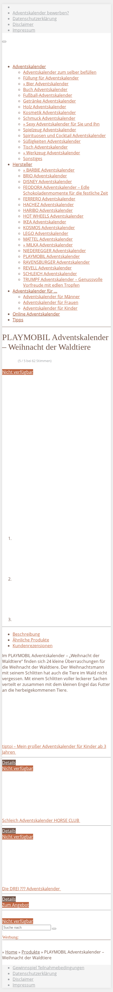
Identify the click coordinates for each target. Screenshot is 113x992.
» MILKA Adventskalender (48, 245)
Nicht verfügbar (17, 372)
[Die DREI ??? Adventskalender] (41, 877)
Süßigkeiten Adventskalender (52, 141)
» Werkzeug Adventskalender (51, 153)
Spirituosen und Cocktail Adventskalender (64, 135)
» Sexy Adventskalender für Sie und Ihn (61, 124)
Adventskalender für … (35, 291)
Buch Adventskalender (45, 89)
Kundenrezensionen (33, 646)
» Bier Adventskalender (46, 84)
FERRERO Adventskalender (49, 199)
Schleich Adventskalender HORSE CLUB (41, 820)
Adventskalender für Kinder (50, 308)
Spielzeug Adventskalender (49, 130)
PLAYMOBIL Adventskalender (51, 256)
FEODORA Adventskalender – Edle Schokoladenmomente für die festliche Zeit (65, 190)
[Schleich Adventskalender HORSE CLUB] (41, 809)
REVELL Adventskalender (47, 268)
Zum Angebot (15, 905)
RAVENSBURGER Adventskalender (56, 262)
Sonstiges (32, 158)
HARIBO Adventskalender (48, 210)
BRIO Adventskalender (45, 176)
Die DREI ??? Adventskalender (31, 889)
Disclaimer (23, 24)
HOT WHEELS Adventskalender (53, 216)
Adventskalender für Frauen (50, 302)
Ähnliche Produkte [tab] (31, 640)
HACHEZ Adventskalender (48, 204)
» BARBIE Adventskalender (49, 170)
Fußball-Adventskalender (47, 95)
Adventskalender (29, 66)
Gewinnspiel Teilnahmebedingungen (48, 968)
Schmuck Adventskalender (49, 118)
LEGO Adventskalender (45, 233)
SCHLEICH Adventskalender (50, 274)
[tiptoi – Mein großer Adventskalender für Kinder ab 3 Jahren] (41, 735)
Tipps (18, 320)
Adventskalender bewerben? (41, 13)
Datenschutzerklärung (35, 18)
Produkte (31, 952)
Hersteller (22, 164)
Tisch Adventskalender (45, 147)
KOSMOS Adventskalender (49, 227)
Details (9, 762)
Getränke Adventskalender (49, 101)
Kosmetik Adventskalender (49, 112)
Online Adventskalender (36, 314)
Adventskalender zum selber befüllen (59, 72)
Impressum (24, 30)
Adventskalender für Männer (51, 297)
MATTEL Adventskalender (48, 239)
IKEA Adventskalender (44, 222)
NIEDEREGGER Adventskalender (54, 250)
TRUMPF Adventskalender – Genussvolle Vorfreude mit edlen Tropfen (62, 282)
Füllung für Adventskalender (51, 78)
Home (11, 952)
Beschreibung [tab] (26, 634)
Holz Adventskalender (44, 107)
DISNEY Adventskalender (47, 181)
